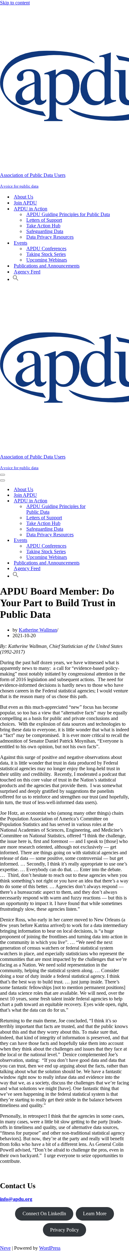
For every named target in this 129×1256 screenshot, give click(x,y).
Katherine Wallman (38, 630)
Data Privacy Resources (50, 237)
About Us (23, 196)
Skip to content (15, 2)
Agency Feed (27, 271)
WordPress (49, 1248)
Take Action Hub (43, 225)
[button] (16, 279)
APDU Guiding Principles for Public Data (68, 214)
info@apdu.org (16, 1199)
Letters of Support (44, 220)
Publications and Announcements (47, 265)
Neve (5, 1248)
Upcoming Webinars (46, 259)
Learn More (94, 1213)
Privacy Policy (64, 1229)
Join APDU (25, 202)
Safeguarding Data (44, 231)
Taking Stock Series (46, 254)
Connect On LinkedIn (44, 1213)
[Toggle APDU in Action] (109, 501)
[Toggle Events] (109, 540)
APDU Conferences (46, 248)
